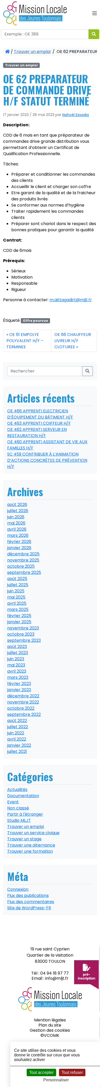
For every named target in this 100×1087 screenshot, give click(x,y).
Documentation (23, 796)
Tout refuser (72, 1072)
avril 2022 (16, 739)
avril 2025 (16, 603)
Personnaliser (56, 1080)
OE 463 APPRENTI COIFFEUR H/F (39, 423)
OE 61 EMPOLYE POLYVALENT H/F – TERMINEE (24, 341)
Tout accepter (41, 1072)
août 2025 (17, 579)
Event (13, 802)
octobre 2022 (20, 708)
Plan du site (49, 1025)
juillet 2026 (17, 511)
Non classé (18, 808)
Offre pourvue (35, 320)
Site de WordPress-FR (29, 908)
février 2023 (19, 684)
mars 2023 (17, 677)
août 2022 (17, 721)
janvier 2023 (19, 690)
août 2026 (17, 504)
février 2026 (19, 542)
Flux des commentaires (30, 902)
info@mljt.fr (56, 978)
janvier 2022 (19, 745)
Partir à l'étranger (25, 814)
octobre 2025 (21, 566)
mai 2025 (16, 597)
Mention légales (50, 1020)
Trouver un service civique (33, 833)
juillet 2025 (17, 585)
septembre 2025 (24, 572)
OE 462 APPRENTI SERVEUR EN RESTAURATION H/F (37, 432)
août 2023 (17, 646)
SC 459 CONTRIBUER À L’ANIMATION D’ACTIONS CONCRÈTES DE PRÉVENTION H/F (47, 460)
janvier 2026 (19, 548)
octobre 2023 (20, 634)
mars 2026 (17, 535)
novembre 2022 (23, 702)
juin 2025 (15, 591)
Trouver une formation (30, 851)
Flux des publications (28, 895)
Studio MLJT (19, 820)
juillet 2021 (17, 751)
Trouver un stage (24, 839)
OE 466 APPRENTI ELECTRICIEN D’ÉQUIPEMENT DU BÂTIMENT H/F (40, 414)
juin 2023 (15, 659)
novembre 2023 (23, 628)
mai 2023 (16, 665)
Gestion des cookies (50, 1030)
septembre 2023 (24, 640)
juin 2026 (15, 517)
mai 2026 (16, 523)
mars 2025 (17, 609)
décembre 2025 (23, 554)
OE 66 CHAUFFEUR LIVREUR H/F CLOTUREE (72, 341)
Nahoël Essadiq (75, 114)
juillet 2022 (17, 727)
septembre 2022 (24, 714)
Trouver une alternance (31, 845)
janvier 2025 (19, 622)
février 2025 (19, 616)
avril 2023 (16, 671)
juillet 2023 (17, 653)
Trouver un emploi (32, 52)
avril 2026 (16, 529)
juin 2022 (15, 733)
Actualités (17, 789)
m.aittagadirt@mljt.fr (70, 300)
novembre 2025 (23, 560)
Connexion (17, 889)
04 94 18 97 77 (54, 973)
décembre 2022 (23, 696)
